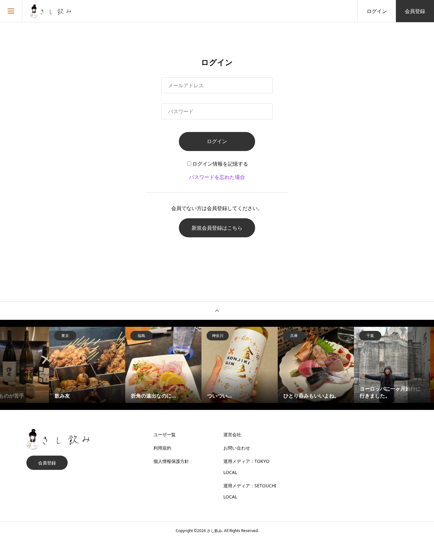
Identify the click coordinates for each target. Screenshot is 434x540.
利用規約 (162, 448)
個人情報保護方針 (171, 461)
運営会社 (232, 434)
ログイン (377, 11)
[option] (64, 365)
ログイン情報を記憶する (220, 163)
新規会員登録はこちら (217, 227)
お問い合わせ (236, 448)
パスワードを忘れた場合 (217, 177)
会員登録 (415, 11)
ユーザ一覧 (164, 434)
